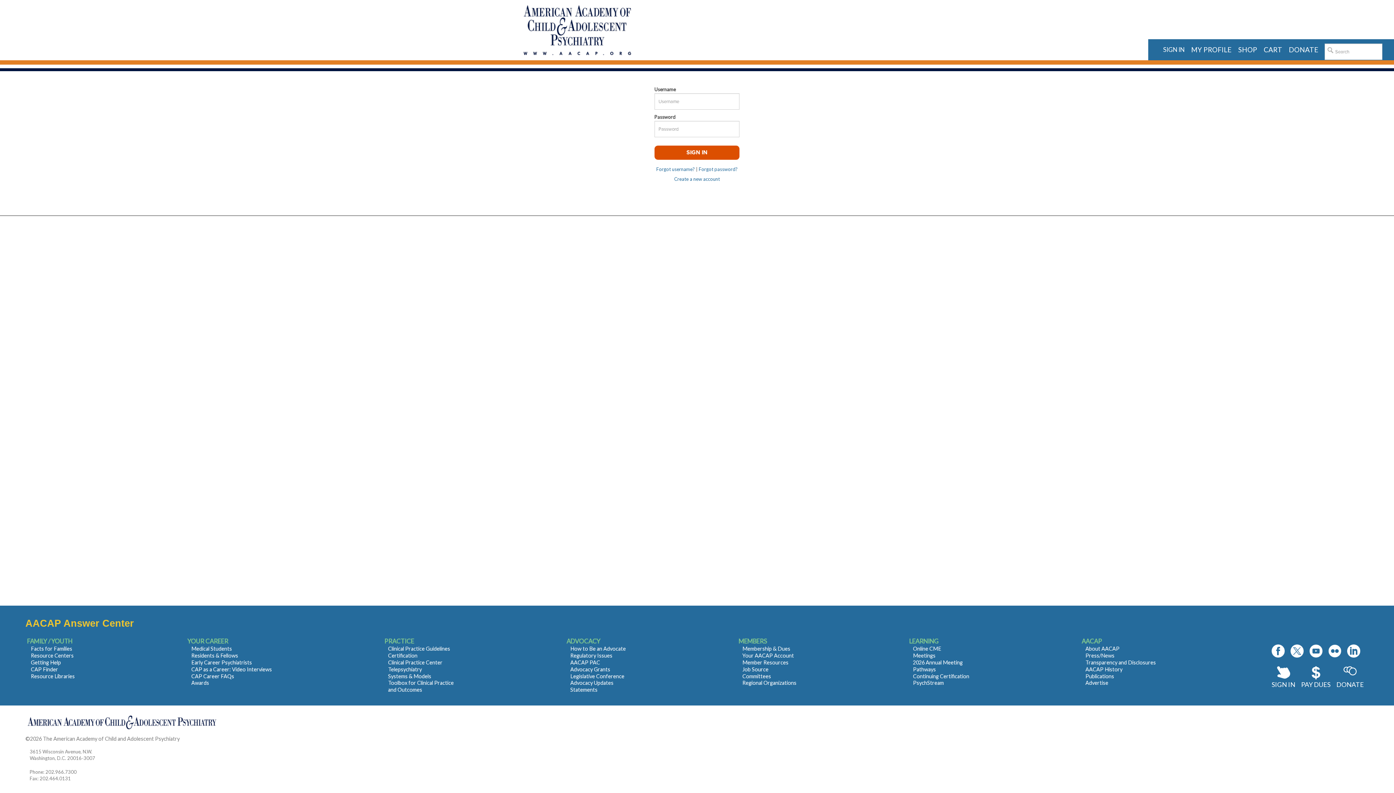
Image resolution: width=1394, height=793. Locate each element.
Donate (1350, 684)
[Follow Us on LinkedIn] (1353, 651)
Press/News (1099, 655)
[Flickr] (1334, 651)
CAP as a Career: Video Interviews (231, 669)
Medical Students (211, 649)
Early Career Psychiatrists (221, 662)
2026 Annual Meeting (938, 662)
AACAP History (1103, 669)
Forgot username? (675, 169)
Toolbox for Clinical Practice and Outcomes (421, 686)
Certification (402, 655)
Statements (584, 690)
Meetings (924, 655)
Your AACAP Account (768, 655)
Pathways (924, 669)
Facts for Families (51, 649)
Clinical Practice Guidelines (419, 649)
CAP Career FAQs (212, 676)
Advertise (1096, 683)
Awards (200, 683)
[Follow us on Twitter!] (1297, 651)
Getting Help (46, 662)
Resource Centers (52, 655)
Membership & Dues (766, 649)
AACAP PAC (585, 662)
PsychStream (928, 683)
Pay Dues (1315, 684)
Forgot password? (718, 169)
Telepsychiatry (405, 669)
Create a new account (697, 179)
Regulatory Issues (591, 655)
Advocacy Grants (590, 669)
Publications (1099, 676)
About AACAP (1102, 649)
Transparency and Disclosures (1120, 662)
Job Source (755, 669)
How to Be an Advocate (598, 649)
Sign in (1174, 49)
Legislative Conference (597, 676)
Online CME (927, 649)
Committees (756, 676)
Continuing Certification (941, 676)
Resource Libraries (53, 676)
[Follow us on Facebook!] (1278, 651)
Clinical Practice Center (415, 662)
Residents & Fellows (214, 655)
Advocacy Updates (592, 683)
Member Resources (765, 662)
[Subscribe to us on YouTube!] (1315, 651)
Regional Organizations (769, 683)
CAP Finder (44, 669)
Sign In (1283, 684)
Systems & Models (409, 676)
